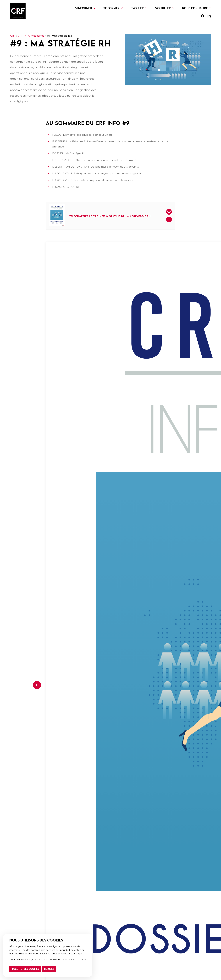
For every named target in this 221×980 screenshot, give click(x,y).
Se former (111, 8)
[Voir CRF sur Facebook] (202, 16)
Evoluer (138, 8)
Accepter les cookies (25, 969)
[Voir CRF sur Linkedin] (209, 16)
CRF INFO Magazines (31, 35)
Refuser (49, 969)
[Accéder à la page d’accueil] (18, 11)
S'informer (84, 8)
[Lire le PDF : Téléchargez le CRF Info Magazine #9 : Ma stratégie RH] (169, 212)
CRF (12, 35)
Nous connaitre (195, 8)
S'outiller (163, 8)
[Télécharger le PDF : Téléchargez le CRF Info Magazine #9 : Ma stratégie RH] (169, 220)
